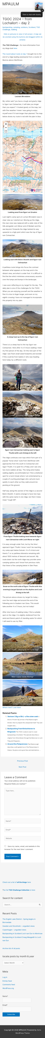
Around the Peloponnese (17, 744)
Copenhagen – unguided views (14, 930)
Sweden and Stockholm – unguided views (19, 926)
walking (14, 30)
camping (16, 27)
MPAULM (10, 4)
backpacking (7, 27)
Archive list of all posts (11, 948)
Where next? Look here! (12, 707)
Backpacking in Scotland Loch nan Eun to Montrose (22, 933)
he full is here (19, 890)
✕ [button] (42, 10)
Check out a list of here (17, 882)
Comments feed (9, 985)
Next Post (22, 767)
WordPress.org (8, 988)
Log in (5, 977)
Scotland (32, 27)
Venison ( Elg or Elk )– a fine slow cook (22, 716)
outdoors (24, 27)
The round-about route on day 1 (15, 54)
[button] (6, 124)
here (15, 48)
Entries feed (7, 981)
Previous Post (22, 761)
